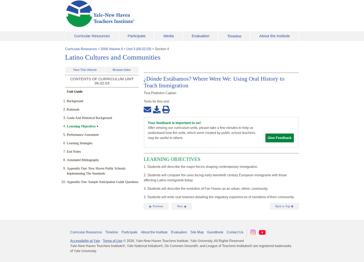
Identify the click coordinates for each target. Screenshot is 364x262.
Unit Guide (75, 91)
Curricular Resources (92, 36)
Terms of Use (112, 241)
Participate (137, 36)
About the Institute (274, 36)
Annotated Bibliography (83, 160)
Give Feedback (280, 138)
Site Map (197, 232)
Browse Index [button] (122, 69)
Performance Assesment (83, 134)
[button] (340, 254)
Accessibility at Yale (85, 241)
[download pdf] (157, 109)
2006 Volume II (111, 49)
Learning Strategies (79, 143)
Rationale (73, 109)
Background (75, 101)
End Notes (74, 151)
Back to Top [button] (283, 206)
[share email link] (147, 109)
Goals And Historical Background (89, 118)
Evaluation (200, 36)
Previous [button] (157, 206)
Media (168, 36)
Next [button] (180, 206)
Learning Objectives (81, 126)
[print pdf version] (166, 109)
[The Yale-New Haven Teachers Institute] (142, 13)
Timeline (234, 36)
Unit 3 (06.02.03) (138, 49)
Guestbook (215, 232)
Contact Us (235, 232)
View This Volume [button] (85, 69)
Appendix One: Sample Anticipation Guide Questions (102, 182)
